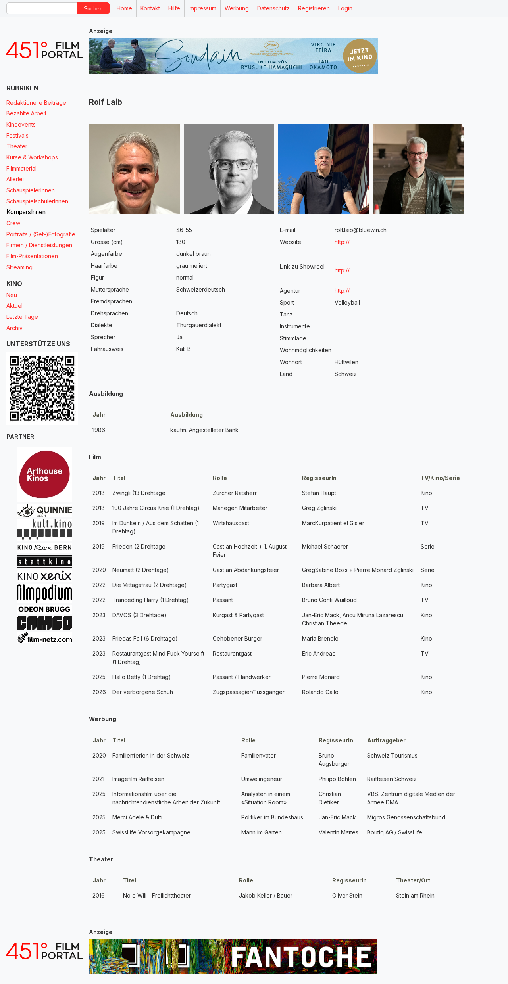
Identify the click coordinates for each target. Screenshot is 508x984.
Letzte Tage (22, 316)
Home (124, 8)
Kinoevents (21, 124)
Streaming (19, 267)
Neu (11, 295)
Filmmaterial (21, 168)
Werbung (237, 8)
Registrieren (314, 8)
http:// (342, 241)
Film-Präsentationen (32, 256)
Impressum (202, 8)
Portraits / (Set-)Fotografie (40, 234)
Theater (16, 146)
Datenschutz (273, 8)
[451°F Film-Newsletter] (44, 50)
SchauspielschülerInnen (37, 201)
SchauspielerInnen (30, 190)
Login (345, 8)
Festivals (17, 135)
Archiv (14, 327)
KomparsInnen (26, 212)
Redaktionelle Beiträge (36, 102)
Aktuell (15, 305)
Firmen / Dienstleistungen (39, 245)
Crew (13, 223)
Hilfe (174, 8)
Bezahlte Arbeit (26, 113)
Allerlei (15, 179)
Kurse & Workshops (32, 157)
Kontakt (150, 8)
